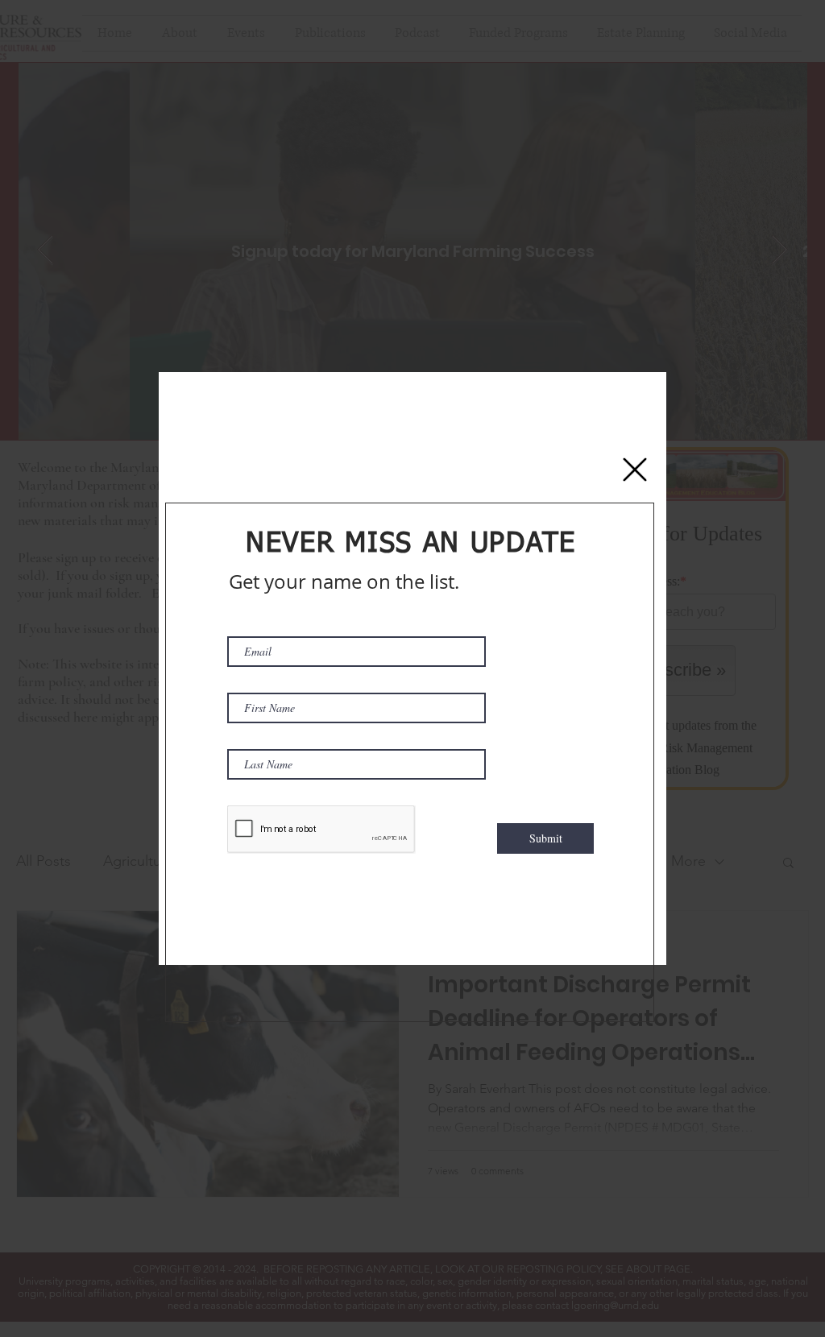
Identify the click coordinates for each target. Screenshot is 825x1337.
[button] (635, 469)
